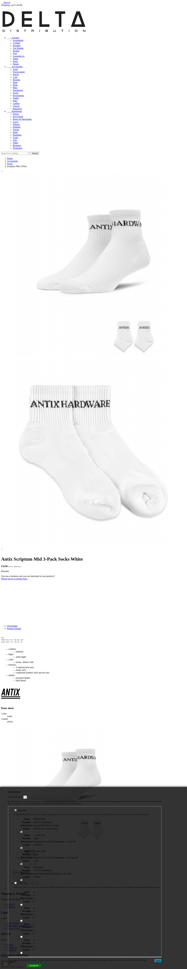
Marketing (22, 883)
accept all (34, 965)
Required (21, 810)
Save (158, 961)
